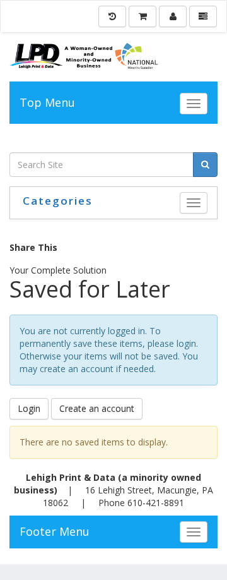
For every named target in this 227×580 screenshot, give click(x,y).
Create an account (96, 408)
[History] (112, 16)
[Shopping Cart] (142, 16)
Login (29, 408)
